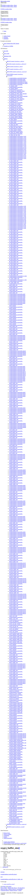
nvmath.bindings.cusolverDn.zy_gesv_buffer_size (16, 170)
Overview (5, 37)
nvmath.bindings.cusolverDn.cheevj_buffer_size (16, 659)
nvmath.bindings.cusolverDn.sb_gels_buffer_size (16, 271)
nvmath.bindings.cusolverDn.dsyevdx (17, 579)
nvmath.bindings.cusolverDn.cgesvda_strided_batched (16, 755)
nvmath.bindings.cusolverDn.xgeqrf (17, 775)
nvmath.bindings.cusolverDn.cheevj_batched (16, 649)
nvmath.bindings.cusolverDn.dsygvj (17, 680)
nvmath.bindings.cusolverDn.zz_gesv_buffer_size (16, 160)
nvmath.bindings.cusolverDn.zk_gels (17, 208)
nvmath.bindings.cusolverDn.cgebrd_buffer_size (16, 465)
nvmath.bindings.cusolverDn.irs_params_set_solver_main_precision (18, 93)
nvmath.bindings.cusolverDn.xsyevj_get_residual (16, 628)
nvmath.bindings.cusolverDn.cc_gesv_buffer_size (16, 173)
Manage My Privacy (12, 887)
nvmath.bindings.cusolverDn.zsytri (17, 458)
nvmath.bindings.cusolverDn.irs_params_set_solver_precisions (16, 98)
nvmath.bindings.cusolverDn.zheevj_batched (16, 651)
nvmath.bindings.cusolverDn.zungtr (17, 520)
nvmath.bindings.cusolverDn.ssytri (17, 454)
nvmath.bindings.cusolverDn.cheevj (17, 666)
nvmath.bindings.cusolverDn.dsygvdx (17, 595)
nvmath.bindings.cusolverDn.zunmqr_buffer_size (16, 421)
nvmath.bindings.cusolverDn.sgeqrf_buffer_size (16, 382)
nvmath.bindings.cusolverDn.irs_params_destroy (16, 88)
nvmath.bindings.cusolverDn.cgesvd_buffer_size (16, 543)
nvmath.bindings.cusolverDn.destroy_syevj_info (16, 618)
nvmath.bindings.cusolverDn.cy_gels (17, 216)
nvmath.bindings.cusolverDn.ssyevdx (17, 578)
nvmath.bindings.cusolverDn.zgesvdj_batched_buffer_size (16, 711)
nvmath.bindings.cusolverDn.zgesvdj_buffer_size (16, 731)
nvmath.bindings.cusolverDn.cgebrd (17, 472)
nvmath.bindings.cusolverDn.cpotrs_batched (16, 320)
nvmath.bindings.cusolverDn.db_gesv (17, 151)
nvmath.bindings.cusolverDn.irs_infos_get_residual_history (16, 132)
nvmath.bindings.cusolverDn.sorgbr (17, 485)
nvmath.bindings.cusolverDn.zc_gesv (17, 137)
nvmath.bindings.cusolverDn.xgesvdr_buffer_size (16, 797)
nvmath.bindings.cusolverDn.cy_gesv (17, 146)
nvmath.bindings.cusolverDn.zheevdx (17, 582)
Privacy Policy (4, 887)
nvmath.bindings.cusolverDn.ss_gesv (17, 154)
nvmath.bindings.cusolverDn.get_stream (18, 83)
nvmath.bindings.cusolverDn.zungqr (17, 411)
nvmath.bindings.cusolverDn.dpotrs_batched (16, 318)
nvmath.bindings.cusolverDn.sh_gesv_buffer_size (16, 199)
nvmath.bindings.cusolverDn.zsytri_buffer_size (16, 452)
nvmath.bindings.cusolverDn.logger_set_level (16, 812)
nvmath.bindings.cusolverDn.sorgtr (17, 516)
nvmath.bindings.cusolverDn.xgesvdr (17, 799)
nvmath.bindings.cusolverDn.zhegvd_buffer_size (16, 607)
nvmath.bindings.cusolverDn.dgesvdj (17, 735)
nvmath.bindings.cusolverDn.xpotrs (17, 771)
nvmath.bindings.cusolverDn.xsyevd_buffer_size (16, 782)
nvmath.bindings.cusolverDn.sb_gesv (17, 157)
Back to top (3, 2)
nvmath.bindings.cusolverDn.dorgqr (17, 409)
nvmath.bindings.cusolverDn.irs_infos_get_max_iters (16, 134)
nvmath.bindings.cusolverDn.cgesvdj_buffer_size (16, 729)
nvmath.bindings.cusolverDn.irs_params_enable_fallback (16, 113)
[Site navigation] (1, 4)
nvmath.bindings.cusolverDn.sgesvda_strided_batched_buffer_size (17, 739)
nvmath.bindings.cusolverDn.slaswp (17, 371)
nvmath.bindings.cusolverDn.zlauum (17, 354)
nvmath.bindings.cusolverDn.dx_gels (17, 223)
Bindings (5, 58)
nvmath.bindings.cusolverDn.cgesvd (17, 550)
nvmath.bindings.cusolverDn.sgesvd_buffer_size (16, 538)
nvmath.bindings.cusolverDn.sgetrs (17, 376)
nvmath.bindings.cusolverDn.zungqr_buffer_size (16, 406)
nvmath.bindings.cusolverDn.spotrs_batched (16, 315)
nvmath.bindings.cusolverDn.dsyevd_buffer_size (16, 556)
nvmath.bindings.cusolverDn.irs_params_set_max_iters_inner (16, 108)
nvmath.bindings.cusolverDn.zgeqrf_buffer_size (16, 390)
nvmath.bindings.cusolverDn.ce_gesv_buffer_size (16, 178)
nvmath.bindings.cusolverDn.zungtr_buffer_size (16, 514)
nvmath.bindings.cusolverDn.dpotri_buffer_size (16, 328)
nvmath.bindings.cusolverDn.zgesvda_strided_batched (16, 757)
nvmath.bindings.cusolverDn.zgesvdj (17, 737)
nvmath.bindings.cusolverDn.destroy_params (16, 763)
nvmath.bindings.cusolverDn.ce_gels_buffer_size (16, 248)
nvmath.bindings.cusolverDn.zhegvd (17, 613)
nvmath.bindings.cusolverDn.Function (18, 78)
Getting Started (6, 36)
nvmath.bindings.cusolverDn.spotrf (17, 294)
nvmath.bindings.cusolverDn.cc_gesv (17, 142)
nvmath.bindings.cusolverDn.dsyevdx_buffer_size (16, 571)
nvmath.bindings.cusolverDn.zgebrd (17, 473)
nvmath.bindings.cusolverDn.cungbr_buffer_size (16, 481)
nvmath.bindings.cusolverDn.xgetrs (17, 780)
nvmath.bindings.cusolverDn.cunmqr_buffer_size (16, 419)
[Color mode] (1, 26)
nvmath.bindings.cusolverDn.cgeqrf (17, 395)
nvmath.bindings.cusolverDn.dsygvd (17, 610)
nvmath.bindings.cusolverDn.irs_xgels (18, 279)
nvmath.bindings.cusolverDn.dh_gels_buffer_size (16, 258)
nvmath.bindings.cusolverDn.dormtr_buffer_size (16, 525)
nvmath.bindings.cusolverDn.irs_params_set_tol (16, 100)
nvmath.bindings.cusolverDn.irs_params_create (16, 85)
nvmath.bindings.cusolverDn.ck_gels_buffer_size (16, 245)
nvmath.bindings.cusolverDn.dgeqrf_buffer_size (16, 385)
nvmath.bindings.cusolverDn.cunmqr (17, 426)
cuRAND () (15, 826)
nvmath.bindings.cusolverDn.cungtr (17, 519)
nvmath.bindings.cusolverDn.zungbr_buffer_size (16, 483)
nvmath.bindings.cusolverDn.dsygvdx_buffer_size (16, 587)
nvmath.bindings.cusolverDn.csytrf (17, 441)
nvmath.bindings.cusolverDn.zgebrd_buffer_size (16, 468)
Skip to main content (5, 1)
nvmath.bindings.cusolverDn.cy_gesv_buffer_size (16, 181)
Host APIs (5, 51)
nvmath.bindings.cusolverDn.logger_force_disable (16, 817)
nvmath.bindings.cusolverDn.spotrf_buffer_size (16, 284)
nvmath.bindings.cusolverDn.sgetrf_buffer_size (16, 357)
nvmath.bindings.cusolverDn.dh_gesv (17, 150)
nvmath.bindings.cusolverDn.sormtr (17, 532)
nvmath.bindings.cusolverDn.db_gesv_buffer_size (16, 191)
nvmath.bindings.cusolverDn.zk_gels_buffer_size (16, 235)
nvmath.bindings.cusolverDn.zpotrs (17, 303)
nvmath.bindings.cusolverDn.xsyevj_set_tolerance (16, 620)
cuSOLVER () (16, 71)
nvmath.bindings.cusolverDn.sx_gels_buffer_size (16, 274)
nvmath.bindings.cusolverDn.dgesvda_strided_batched (16, 752)
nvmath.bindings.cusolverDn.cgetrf (17, 369)
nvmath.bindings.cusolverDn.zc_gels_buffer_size (16, 232)
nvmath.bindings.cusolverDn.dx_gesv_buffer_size (16, 194)
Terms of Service (12, 889)
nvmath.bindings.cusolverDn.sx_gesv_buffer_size (16, 204)
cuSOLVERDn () (14, 843)
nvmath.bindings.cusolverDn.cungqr (17, 410)
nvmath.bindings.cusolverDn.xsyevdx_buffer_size (16, 786)
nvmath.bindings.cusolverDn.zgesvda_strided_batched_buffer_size (17, 747)
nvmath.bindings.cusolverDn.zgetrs (17, 380)
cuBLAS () (15, 61)
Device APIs (6, 53)
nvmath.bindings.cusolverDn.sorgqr (17, 407)
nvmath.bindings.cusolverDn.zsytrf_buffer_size (16, 437)
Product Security (13, 890)
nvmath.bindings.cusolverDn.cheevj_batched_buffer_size (16, 638)
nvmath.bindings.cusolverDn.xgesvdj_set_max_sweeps (16, 693)
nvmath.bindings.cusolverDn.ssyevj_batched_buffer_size (16, 633)
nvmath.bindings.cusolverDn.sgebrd (17, 470)
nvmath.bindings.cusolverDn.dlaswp (17, 373)
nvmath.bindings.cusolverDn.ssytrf (17, 438)
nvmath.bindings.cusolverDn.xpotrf (17, 770)
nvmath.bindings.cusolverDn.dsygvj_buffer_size (16, 672)
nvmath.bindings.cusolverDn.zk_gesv (17, 139)
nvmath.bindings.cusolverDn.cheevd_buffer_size (16, 558)
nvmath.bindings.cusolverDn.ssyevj (17, 663)
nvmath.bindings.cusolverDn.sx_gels (17, 228)
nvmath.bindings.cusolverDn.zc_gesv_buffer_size (16, 163)
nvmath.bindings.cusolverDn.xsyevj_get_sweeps (16, 631)
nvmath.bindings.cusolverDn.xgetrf (17, 779)
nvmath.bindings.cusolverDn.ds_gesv (17, 149)
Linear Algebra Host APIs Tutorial (11, 43)
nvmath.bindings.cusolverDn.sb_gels (17, 226)
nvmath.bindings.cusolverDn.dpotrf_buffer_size (16, 287)
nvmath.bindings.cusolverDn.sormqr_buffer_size (16, 413)
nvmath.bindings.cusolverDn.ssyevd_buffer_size (16, 553)
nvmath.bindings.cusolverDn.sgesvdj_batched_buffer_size (16, 703)
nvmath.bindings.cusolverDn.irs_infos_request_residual (16, 129)
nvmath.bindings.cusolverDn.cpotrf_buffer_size (16, 289)
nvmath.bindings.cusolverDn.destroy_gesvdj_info (16, 688)
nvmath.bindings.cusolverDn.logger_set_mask (16, 814)
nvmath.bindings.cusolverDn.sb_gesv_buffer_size (16, 201)
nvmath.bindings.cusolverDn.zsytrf (17, 442)
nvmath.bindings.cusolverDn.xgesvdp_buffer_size (16, 794)
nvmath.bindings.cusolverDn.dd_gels (17, 217)
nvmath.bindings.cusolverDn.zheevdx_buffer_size (16, 576)
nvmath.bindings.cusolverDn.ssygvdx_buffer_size (16, 584)
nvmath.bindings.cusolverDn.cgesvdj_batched (16, 719)
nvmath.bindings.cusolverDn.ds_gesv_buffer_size (16, 186)
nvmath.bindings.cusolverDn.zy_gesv (17, 141)
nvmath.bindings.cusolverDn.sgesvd (17, 547)
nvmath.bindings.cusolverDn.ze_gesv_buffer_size (16, 168)
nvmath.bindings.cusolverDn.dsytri (17, 455)
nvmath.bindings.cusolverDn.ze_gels (17, 210)
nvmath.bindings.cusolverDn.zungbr (17, 489)
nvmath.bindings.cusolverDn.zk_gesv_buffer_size (16, 165)
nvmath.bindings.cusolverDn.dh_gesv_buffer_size (16, 188)
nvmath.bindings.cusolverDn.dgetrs (17, 378)
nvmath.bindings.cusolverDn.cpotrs (17, 301)
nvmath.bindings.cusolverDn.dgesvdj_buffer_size (16, 726)
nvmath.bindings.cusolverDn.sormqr (17, 423)
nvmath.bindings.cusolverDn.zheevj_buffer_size (16, 662)
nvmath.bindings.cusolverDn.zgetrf (17, 370)
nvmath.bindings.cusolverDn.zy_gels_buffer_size (16, 240)
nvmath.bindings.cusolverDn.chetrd (17, 503)
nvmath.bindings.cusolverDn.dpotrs (17, 300)
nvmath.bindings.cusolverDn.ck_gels (17, 213)
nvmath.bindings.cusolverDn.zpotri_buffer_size (16, 333)
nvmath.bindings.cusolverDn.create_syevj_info (16, 615)
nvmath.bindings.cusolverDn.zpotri (17, 339)
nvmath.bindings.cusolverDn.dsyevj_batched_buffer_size (16, 636)
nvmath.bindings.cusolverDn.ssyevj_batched (16, 644)
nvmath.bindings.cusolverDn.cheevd (17, 565)
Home (4, 31)
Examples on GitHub (8, 46)
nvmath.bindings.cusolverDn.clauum (17, 353)
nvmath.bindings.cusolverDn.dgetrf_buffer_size (16, 359)
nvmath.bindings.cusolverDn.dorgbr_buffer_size (16, 478)
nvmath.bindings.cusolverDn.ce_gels (17, 215)
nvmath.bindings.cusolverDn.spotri (17, 335)
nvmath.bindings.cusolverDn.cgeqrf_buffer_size (16, 388)
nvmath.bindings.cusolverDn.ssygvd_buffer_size (16, 600)
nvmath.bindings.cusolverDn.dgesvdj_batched (16, 716)
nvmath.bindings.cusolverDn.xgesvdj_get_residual (16, 698)
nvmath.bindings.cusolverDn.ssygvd (17, 609)
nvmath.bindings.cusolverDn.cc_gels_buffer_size (16, 243)
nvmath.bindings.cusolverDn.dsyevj (17, 665)
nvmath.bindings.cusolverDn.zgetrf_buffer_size (16, 364)
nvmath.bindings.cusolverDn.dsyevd (17, 564)
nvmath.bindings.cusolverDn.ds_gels (17, 219)
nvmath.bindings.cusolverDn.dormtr (17, 533)
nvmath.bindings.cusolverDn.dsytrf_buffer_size (16, 432)
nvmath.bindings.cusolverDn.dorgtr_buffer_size (16, 509)
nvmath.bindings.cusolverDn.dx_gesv (17, 153)
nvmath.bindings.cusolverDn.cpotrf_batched (16, 310)
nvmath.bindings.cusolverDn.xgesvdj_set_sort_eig (16, 695)
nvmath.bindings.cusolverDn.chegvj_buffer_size (16, 675)
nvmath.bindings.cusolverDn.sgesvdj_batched (16, 713)
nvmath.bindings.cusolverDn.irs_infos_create (16, 121)
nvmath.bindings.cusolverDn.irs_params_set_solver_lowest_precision (18, 95)
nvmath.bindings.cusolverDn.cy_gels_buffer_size (16, 250)
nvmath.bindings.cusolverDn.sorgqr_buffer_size (16, 398)
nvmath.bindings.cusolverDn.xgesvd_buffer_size (16, 790)
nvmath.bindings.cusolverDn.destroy (17, 80)
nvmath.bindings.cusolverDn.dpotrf (17, 295)
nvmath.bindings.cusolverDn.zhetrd (17, 504)
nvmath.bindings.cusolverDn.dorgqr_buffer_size (16, 400)
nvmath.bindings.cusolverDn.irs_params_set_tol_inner (16, 103)
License (5, 836)
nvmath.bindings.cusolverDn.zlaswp (17, 375)
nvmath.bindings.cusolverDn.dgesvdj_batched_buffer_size (16, 706)
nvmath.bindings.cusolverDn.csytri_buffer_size (16, 450)
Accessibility (19, 889)
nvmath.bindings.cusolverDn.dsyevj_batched (16, 646)
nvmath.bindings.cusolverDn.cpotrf (17, 296)
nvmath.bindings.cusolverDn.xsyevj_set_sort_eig (16, 625)
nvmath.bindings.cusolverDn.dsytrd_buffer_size (16, 494)
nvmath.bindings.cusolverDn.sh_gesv (17, 155)
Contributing (6, 835)
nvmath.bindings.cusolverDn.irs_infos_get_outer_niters (16, 126)
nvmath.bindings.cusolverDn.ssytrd (17, 501)
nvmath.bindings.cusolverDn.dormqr (17, 424)
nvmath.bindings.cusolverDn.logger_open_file (16, 809)
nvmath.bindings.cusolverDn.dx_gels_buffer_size (16, 263)
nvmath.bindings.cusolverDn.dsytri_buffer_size (16, 447)
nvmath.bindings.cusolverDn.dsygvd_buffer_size (16, 602)
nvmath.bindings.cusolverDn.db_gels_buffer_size (16, 261)
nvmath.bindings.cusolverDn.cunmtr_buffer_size (16, 527)
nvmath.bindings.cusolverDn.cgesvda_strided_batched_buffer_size (17, 744)
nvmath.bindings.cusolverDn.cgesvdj (17, 736)
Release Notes (6, 833)
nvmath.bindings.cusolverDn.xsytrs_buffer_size (16, 801)
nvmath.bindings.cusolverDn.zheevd (17, 566)
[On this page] (1, 17)
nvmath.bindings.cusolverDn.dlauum (17, 352)
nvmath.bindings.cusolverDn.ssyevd (17, 563)
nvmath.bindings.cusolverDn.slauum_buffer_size (16, 341)
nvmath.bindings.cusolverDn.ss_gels (17, 224)
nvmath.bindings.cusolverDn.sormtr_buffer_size (16, 522)
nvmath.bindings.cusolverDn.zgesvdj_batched (16, 721)
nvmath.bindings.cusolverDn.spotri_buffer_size (16, 325)
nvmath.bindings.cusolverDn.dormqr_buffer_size (16, 416)
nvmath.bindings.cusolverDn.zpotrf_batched (16, 313)
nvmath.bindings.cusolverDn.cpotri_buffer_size (16, 331)
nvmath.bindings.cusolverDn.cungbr (17, 488)
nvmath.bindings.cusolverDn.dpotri (17, 336)
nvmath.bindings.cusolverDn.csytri (17, 457)
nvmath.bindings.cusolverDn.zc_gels (17, 207)
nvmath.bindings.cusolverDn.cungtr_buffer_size (16, 512)
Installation (5, 38)
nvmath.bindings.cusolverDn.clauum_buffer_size (16, 346)
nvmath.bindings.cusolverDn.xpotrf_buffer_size (16, 768)
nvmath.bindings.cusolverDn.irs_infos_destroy (16, 119)
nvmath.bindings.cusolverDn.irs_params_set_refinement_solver (17, 90)
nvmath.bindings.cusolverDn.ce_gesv (17, 144)
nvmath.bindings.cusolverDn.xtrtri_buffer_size (16, 805)
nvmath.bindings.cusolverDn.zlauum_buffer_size (16, 349)
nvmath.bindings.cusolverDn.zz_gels (17, 206)
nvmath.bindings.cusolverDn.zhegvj (17, 683)
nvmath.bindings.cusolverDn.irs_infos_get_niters (16, 124)
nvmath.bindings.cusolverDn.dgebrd (17, 471)
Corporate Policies (5, 890)
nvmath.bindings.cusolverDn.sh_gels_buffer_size (16, 269)
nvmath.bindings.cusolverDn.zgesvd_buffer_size (16, 545)
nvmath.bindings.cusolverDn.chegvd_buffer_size (16, 605)
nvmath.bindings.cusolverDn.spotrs (17, 299)
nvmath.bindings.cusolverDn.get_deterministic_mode (16, 822)
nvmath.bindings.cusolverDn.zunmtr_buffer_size (16, 530)
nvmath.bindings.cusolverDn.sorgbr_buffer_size (16, 475)
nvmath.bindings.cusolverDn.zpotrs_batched (16, 323)
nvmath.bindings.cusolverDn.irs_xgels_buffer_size (16, 282)
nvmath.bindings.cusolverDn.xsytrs (17, 803)
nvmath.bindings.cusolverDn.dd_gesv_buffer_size (16, 183)
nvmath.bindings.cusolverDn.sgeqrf (17, 392)
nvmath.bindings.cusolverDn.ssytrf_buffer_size (16, 429)
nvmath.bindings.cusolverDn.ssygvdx (17, 594)
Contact (20, 890)
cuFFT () (14, 69)
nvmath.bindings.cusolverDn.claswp (17, 374)
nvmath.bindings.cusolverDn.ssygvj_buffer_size (16, 669)
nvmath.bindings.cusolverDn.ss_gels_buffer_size (16, 266)
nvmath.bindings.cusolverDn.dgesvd (17, 548)
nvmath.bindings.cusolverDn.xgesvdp (17, 795)
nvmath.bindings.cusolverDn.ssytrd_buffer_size (16, 491)
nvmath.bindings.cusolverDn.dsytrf (17, 440)
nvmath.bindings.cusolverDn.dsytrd (17, 502)
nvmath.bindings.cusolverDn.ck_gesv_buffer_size (16, 175)
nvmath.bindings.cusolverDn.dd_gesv (17, 148)
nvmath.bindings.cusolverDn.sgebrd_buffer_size (16, 460)
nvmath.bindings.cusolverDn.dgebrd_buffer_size (16, 463)
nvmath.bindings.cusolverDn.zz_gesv (17, 136)
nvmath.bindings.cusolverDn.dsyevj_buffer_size (16, 656)
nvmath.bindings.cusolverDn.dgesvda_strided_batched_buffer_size (17, 742)
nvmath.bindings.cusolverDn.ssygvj (17, 679)
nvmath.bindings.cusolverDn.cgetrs (17, 379)
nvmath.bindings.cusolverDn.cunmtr (17, 534)
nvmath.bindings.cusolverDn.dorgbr (17, 486)
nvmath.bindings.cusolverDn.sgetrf (17, 366)
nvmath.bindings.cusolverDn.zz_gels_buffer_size (16, 230)
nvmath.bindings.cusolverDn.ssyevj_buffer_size (16, 654)
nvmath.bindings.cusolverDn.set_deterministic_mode (16, 819)
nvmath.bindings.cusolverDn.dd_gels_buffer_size (16, 253)
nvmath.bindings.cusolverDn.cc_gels (17, 212)
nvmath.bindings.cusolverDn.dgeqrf (17, 393)
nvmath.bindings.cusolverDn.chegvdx (17, 596)
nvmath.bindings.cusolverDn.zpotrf (17, 298)
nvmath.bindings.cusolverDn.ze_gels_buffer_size (16, 238)
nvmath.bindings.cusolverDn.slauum (17, 351)
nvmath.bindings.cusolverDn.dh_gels (17, 220)
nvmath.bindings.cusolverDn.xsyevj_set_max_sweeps (16, 623)
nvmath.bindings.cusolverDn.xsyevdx (17, 788)
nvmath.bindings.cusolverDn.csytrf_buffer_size (16, 434)
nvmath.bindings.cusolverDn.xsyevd (17, 784)
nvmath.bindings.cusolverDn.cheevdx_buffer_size (16, 574)
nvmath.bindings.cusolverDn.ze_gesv (17, 140)
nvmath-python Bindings (9, 841)
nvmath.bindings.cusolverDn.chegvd (17, 612)
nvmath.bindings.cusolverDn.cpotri (17, 338)
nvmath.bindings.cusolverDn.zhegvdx (17, 598)
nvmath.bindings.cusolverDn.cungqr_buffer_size (16, 403)
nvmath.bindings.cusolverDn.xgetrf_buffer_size (16, 777)
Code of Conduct (7, 834)
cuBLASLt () (16, 64)
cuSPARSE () (16, 824)
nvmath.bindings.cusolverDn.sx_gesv (17, 158)
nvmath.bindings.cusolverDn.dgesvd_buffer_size (16, 540)
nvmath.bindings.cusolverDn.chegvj (17, 682)
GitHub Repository (7, 838)
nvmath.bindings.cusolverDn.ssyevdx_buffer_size (16, 569)
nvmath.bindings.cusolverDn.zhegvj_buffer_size (16, 677)
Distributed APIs (7, 56)
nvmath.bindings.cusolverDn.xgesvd (17, 791)
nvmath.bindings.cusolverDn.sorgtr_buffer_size (16, 507)
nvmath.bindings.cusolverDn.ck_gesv (17, 145)
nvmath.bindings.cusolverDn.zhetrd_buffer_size (16, 499)
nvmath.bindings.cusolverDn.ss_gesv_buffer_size (16, 196)
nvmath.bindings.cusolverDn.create (17, 79)
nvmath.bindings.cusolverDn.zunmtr (17, 535)
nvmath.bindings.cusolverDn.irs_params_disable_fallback (16, 116)
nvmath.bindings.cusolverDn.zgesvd (17, 551)
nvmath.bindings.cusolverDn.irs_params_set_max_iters (16, 106)
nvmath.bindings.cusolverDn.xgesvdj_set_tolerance (16, 690)
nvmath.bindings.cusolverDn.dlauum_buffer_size (16, 344)
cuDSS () (14, 66)
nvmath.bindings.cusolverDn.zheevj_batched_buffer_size (16, 641)
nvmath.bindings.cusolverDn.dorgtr (17, 517)
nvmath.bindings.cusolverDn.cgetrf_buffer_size (16, 362)
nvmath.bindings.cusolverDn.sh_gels (17, 225)
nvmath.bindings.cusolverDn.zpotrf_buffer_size (16, 292)
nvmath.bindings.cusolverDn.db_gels (17, 221)
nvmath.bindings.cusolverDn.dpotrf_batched (16, 307)
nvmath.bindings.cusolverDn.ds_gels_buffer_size (16, 256)
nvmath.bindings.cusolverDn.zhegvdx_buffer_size (16, 592)
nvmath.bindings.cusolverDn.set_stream (18, 82)
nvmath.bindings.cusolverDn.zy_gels (17, 211)
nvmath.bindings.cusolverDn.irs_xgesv (18, 276)
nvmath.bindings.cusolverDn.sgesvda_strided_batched (16, 750)
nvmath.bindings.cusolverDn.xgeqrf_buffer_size (16, 773)
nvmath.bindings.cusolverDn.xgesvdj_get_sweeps (16, 700)
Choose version (4, 11)
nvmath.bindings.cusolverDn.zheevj (17, 667)
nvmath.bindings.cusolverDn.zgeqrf (17, 396)
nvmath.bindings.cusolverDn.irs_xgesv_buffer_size (16, 278)
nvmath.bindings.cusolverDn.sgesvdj (17, 733)
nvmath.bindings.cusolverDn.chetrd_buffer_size (16, 496)
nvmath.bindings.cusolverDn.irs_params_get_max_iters (16, 111)
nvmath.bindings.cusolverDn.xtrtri (17, 807)
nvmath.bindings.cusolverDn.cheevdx (17, 581)
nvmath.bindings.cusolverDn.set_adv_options (16, 765)
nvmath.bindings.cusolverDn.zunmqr (17, 427)
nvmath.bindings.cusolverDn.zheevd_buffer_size (16, 561)
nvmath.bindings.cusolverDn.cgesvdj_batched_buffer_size (16, 708)
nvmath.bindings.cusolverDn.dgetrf (17, 367)
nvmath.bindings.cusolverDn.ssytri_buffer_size (16, 444)
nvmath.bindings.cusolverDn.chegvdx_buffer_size (16, 589)
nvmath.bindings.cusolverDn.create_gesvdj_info (16, 685)
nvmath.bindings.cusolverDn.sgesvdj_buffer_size (16, 724)
